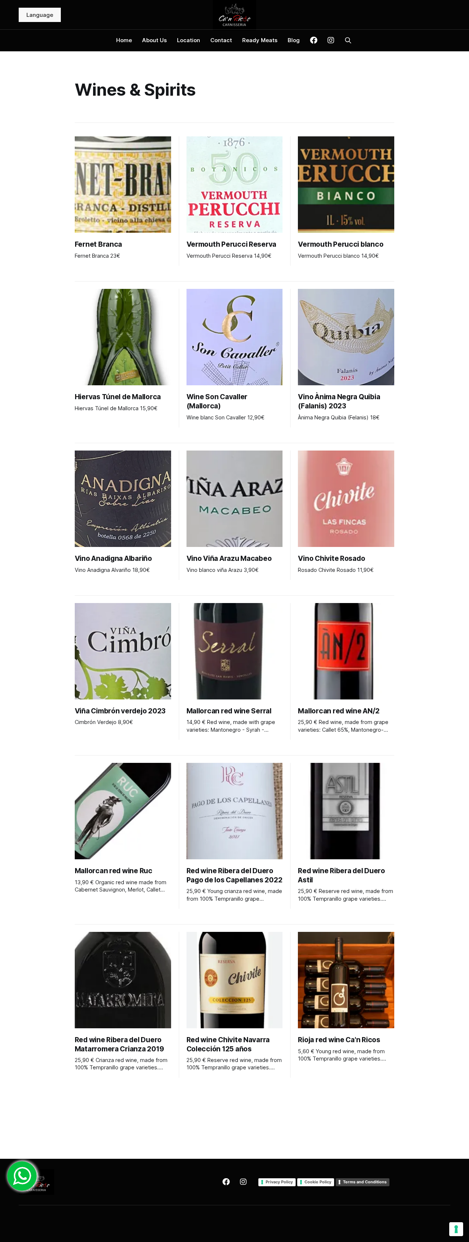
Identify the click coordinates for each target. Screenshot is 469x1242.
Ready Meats (259, 40)
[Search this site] (348, 40)
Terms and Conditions (365, 1181)
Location (188, 40)
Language (39, 14)
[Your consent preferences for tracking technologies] (456, 1229)
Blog (294, 40)
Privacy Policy (279, 1181)
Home (124, 40)
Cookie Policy (317, 1181)
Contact (221, 40)
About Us (154, 40)
